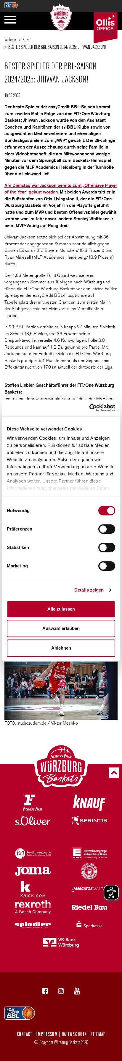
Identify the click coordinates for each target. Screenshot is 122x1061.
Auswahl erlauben (61, 628)
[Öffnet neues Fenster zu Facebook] (45, 991)
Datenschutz (74, 1034)
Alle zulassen (61, 608)
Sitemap (98, 1034)
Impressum (47, 1034)
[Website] (61, 16)
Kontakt (24, 1034)
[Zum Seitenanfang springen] (114, 772)
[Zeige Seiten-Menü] (10, 20)
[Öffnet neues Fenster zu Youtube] (77, 991)
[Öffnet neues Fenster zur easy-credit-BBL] (11, 3)
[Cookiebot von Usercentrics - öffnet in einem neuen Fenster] (89, 408)
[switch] (106, 529)
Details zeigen (89, 589)
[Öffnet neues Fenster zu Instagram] (61, 991)
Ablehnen (61, 647)
